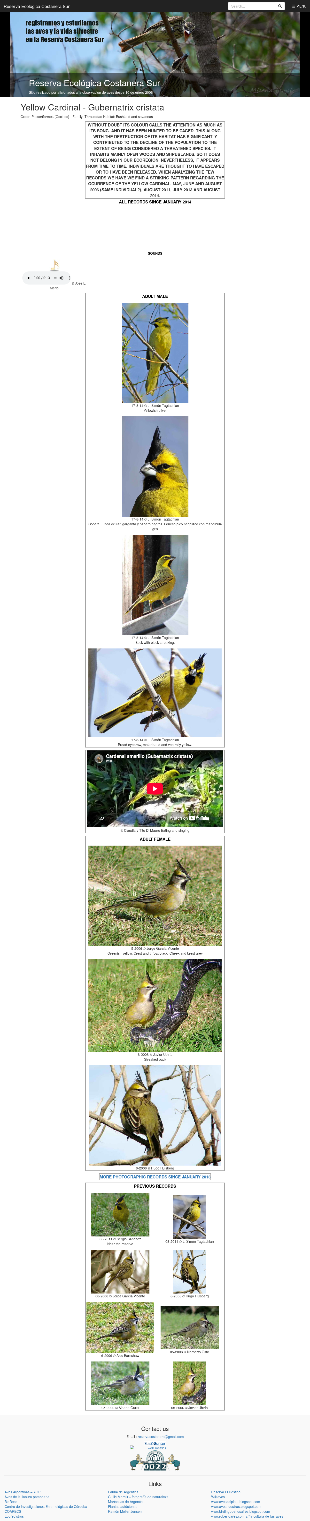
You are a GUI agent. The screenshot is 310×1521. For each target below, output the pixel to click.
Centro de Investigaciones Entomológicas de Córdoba (46, 1506)
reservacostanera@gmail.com (161, 1436)
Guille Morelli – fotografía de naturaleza (138, 1496)
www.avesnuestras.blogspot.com (236, 1506)
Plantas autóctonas (122, 1506)
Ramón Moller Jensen (125, 1511)
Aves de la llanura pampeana (27, 1496)
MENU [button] (300, 6)
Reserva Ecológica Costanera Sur (37, 6)
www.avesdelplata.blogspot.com (235, 1501)
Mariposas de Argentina (126, 1501)
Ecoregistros (14, 1516)
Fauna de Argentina (123, 1491)
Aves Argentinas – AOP (22, 1491)
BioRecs (11, 1501)
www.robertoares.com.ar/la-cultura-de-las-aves (247, 1516)
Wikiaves (218, 1496)
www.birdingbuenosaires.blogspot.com (240, 1511)
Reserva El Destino (225, 1491)
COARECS (13, 1511)
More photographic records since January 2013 (155, 1177)
